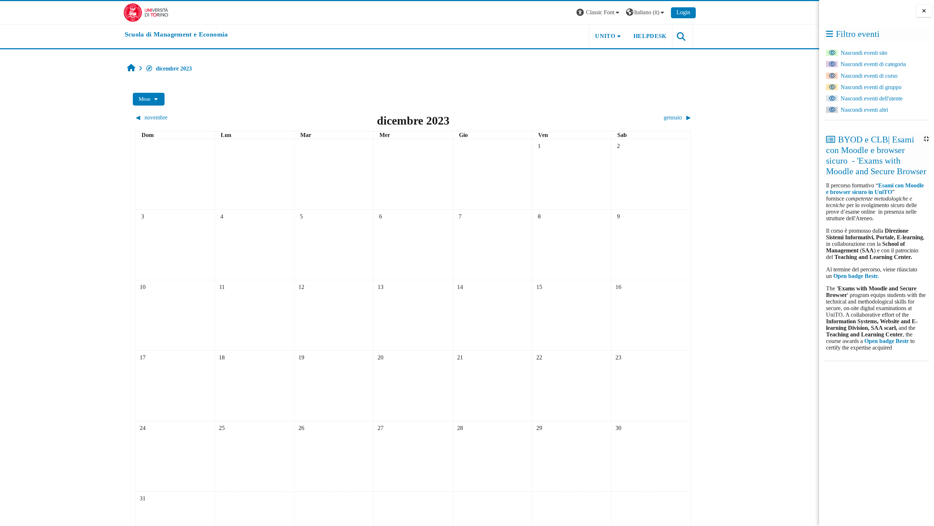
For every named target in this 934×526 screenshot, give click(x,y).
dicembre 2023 (174, 68)
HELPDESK (650, 36)
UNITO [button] (605, 36)
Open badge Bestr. (856, 276)
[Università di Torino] (146, 12)
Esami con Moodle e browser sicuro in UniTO (875, 188)
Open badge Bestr (886, 341)
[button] (598, 12)
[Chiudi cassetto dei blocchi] (924, 11)
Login (683, 12)
